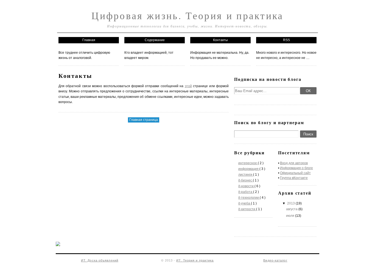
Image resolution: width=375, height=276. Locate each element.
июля (290, 216)
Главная (88, 40)
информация (248, 169)
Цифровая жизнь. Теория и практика (187, 15)
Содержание (155, 40)
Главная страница (143, 120)
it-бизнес (245, 180)
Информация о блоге (296, 168)
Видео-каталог (275, 260)
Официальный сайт (295, 173)
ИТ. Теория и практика (195, 260)
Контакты (220, 40)
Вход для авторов (294, 163)
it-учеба (244, 203)
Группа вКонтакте (294, 178)
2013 (291, 203)
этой (188, 86)
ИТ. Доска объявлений (99, 260)
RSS (286, 40)
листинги (245, 175)
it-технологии (249, 198)
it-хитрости (247, 209)
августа (292, 209)
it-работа (245, 192)
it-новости (246, 186)
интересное (248, 163)
